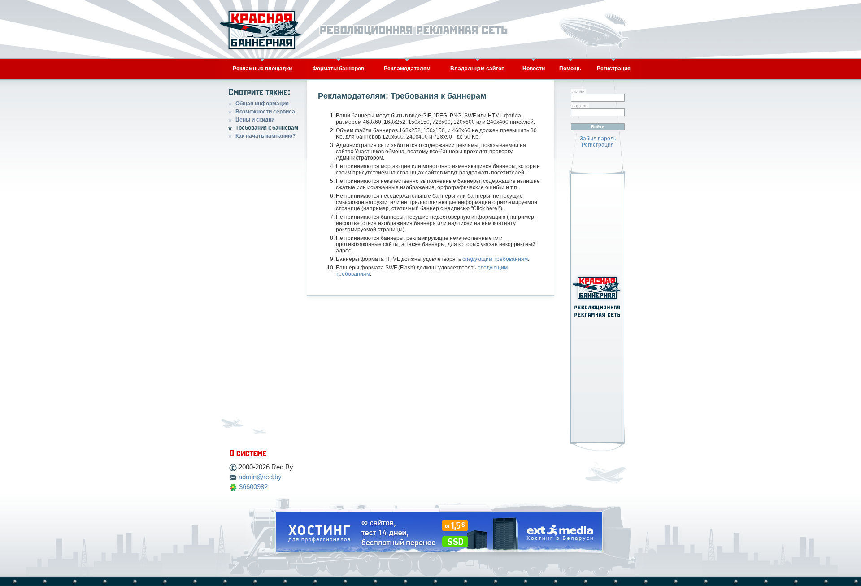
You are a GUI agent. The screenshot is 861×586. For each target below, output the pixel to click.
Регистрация (614, 68)
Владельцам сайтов (477, 68)
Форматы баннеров (338, 68)
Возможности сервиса (265, 112)
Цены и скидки (254, 120)
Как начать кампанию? (265, 136)
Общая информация (262, 103)
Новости (533, 68)
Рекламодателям (407, 68)
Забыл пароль (598, 138)
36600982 (253, 487)
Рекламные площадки (262, 68)
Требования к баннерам (266, 128)
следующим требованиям (495, 259)
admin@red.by (260, 477)
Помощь (570, 68)
